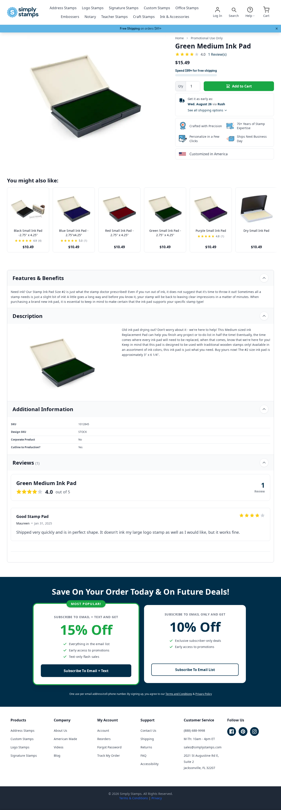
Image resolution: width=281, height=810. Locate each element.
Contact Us (148, 730)
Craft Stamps (144, 16)
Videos (58, 747)
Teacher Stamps (114, 16)
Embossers (70, 16)
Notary (90, 16)
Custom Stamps (157, 7)
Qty (180, 86)
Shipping (147, 739)
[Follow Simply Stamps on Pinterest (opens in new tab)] (243, 731)
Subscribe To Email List (195, 669)
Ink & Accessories (174, 16)
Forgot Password (109, 747)
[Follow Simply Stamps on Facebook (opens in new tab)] (231, 731)
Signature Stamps (124, 7)
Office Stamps (187, 7)
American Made (65, 739)
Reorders (104, 739)
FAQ (143, 755)
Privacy (156, 798)
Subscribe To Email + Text (86, 670)
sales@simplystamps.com (203, 747)
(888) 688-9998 (194, 730)
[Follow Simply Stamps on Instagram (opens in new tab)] (254, 731)
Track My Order (108, 755)
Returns (146, 747)
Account (103, 730)
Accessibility (149, 764)
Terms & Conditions (133, 798)
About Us (60, 730)
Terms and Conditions (179, 694)
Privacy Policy (203, 694)
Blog (57, 755)
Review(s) (217, 54)
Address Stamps (63, 7)
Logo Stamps (93, 7)
